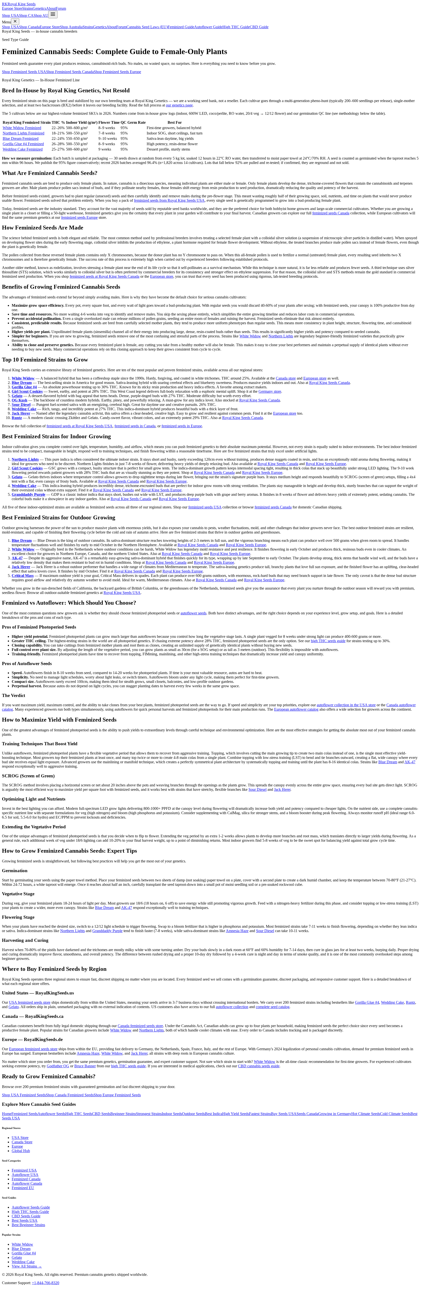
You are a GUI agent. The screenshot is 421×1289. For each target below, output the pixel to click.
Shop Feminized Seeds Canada (70, 72)
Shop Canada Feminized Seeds (70, 1095)
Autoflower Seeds (51, 1114)
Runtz (17, 418)
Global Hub (21, 1151)
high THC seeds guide (328, 641)
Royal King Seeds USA (122, 593)
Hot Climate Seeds (365, 1114)
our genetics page (179, 105)
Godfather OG (58, 1066)
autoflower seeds (193, 613)
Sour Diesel (21, 404)
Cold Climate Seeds (395, 1114)
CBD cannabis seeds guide (258, 1066)
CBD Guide (259, 27)
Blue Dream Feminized (20, 138)
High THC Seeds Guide (30, 1212)
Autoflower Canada (27, 1183)
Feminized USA (24, 1170)
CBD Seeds (101, 1114)
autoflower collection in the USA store (346, 705)
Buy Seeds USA (284, 1114)
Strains (27, 8)
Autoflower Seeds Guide (31, 1207)
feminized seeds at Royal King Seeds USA (80, 426)
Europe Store (12, 8)
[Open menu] (52, 14)
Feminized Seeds (24, 1114)
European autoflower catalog (296, 709)
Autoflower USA (25, 1175)
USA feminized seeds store (29, 1002)
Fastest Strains (260, 1114)
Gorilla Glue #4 (24, 387)
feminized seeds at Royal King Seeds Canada (104, 276)
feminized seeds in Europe (182, 426)
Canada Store (22, 1142)
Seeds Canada (307, 1114)
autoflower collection (232, 1007)
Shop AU (41, 15)
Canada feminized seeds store (140, 1026)
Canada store (286, 378)
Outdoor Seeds (193, 1114)
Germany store (269, 391)
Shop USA (10, 15)
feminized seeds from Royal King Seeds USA (169, 200)
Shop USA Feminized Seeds (24, 1095)
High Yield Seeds (235, 1114)
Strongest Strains (149, 1114)
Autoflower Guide (208, 27)
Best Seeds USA (25, 1220)
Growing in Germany (334, 1114)
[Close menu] (15, 21)
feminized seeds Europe (79, 217)
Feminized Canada (26, 1179)
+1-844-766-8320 (45, 1283)
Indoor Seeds (172, 1114)
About (51, 8)
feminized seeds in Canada (135, 426)
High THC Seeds (78, 1114)
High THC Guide (236, 27)
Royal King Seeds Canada (329, 383)
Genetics (39, 8)
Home (6, 1114)
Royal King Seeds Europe (326, 464)
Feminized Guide (181, 27)
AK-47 (17, 558)
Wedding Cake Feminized (23, 149)
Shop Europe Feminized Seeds (117, 1095)
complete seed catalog (272, 1007)
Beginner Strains (123, 1114)
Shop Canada (29, 27)
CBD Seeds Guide (26, 1216)
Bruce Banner (85, 1066)
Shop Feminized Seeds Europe (117, 72)
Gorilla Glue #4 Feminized (23, 144)
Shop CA (26, 15)
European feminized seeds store (33, 1049)
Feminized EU (23, 1188)
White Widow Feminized (22, 128)
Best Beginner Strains (28, 1225)
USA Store (20, 1138)
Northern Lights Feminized (23, 133)
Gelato (17, 396)
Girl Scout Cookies (27, 391)
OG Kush (19, 400)
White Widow (250, 336)
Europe (17, 1146)
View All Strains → (27, 1266)
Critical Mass (23, 575)
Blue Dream (22, 383)
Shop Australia (71, 27)
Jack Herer (21, 413)
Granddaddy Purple (28, 494)
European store (161, 276)
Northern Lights (280, 336)
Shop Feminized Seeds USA (24, 72)
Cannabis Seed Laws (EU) (147, 27)
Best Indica (213, 1114)
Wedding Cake (24, 409)
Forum (61, 8)
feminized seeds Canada (330, 213)
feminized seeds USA (204, 507)
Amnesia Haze (237, 931)
